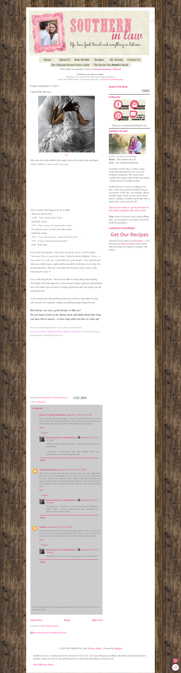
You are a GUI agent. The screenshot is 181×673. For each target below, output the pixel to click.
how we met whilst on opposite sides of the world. (129, 209)
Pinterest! (117, 69)
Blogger (118, 648)
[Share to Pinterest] (85, 397)
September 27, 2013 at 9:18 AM (79, 414)
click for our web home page (112, 79)
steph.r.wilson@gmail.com (49, 469)
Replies (45, 432)
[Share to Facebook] (82, 397)
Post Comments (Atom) (50, 626)
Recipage (139, 240)
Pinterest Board (128, 243)
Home (67, 620)
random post (41, 401)
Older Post (97, 620)
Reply (41, 427)
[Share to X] (80, 397)
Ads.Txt (37, 664)
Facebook (98, 69)
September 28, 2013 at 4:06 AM (60, 527)
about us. (126, 207)
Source (66, 155)
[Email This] (74, 397)
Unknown (43, 527)
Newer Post (36, 620)
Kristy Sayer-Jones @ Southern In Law (53, 397)
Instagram (106, 69)
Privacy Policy (95, 648)
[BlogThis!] (77, 397)
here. (61, 335)
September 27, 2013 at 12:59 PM (73, 469)
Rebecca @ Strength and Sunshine (52, 414)
